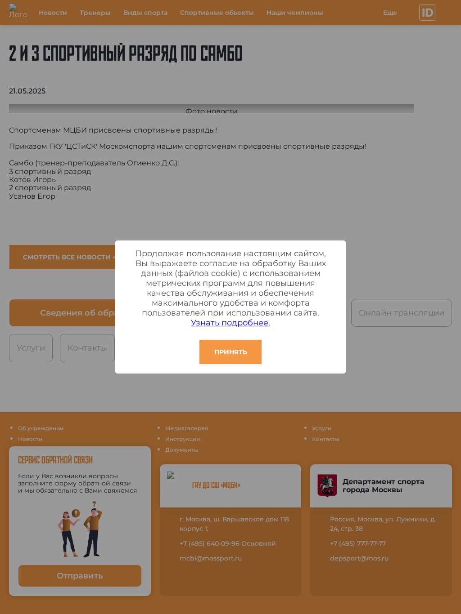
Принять (230, 352)
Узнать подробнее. (230, 323)
